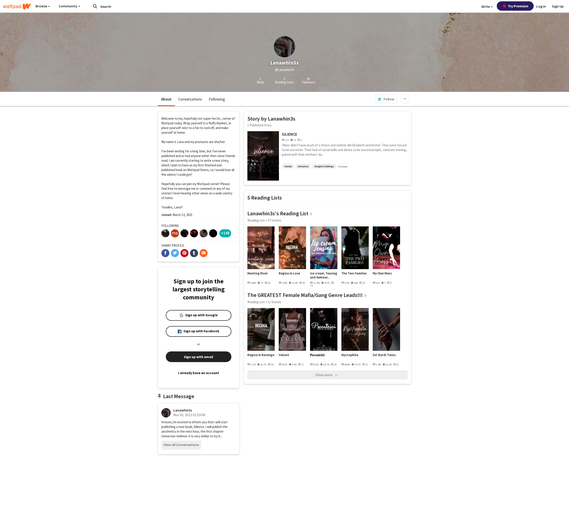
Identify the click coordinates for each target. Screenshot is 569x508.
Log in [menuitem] (541, 6)
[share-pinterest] (184, 253)
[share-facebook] (165, 253)
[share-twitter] (175, 253)
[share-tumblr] (194, 253)
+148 (225, 233)
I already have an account (198, 373)
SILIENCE (289, 134)
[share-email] (204, 253)
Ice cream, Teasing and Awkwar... (323, 275)
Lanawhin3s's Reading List (277, 213)
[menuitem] (386, 99)
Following (217, 99)
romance (303, 166)
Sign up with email (198, 357)
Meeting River (257, 273)
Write (486, 6)
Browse (42, 6)
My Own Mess (382, 273)
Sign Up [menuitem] (558, 6)
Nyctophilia (349, 355)
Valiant (284, 355)
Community (68, 6)
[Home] (17, 6)
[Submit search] (95, 6)
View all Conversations (181, 444)
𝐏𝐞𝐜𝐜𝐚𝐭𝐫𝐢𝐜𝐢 (317, 355)
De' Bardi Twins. (385, 355)
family (288, 166)
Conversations (190, 99)
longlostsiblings (324, 166)
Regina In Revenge (260, 355)
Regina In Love (289, 273)
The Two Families (354, 273)
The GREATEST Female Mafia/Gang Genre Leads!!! (305, 295)
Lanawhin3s (182, 410)
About (166, 99)
